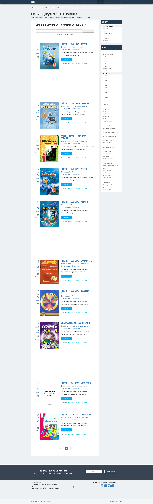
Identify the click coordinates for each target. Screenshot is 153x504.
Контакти (49, 501)
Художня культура (108, 175)
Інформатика (66, 49)
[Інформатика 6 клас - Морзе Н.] (49, 181)
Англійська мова (107, 173)
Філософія (105, 63)
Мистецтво (106, 156)
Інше (104, 187)
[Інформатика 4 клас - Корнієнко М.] (49, 426)
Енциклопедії (106, 38)
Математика (106, 111)
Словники (105, 36)
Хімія (104, 99)
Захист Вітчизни (107, 170)
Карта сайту (35, 501)
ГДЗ (114, 2)
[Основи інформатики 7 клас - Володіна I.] (49, 148)
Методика (83, 2)
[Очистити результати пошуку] (91, 31)
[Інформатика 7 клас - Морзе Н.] (49, 56)
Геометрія (105, 104)
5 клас (105, 83)
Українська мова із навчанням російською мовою (111, 150)
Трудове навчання (108, 54)
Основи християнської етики (110, 59)
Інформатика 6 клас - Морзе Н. (74, 168)
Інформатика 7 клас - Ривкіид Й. (75, 103)
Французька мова (107, 182)
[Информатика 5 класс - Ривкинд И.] (49, 335)
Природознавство (107, 116)
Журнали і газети (107, 33)
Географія (105, 118)
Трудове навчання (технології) (111, 165)
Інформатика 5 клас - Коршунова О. (76, 260)
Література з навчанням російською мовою (109, 129)
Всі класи (77, 49)
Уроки (76, 2)
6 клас (105, 85)
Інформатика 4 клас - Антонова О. (76, 383)
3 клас (105, 78)
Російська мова (107, 142)
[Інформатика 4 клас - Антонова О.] (49, 395)
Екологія (105, 71)
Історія (104, 123)
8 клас (105, 90)
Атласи (104, 31)
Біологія (105, 102)
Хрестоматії (106, 40)
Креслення (105, 168)
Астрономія (106, 109)
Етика (104, 61)
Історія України (107, 126)
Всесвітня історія (107, 121)
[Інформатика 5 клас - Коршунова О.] (49, 272)
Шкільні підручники (51, 8)
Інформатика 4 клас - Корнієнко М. (76, 414)
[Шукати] (85, 31)
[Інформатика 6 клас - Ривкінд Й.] (49, 214)
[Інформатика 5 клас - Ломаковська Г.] (49, 303)
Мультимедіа (92, 2)
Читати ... (66, 59)
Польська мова (107, 189)
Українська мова (107, 153)
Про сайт (42, 501)
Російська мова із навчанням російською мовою (110, 137)
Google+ (84, 63)
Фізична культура (107, 163)
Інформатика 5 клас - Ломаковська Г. (77, 291)
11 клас (106, 97)
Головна (34, 8)
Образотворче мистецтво (110, 161)
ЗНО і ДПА (108, 2)
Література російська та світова (111, 185)
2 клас (105, 75)
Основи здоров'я (107, 52)
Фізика (104, 106)
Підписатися (111, 472)
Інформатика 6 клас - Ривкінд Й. (75, 201)
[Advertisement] (65, 86)
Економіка (105, 66)
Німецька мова (107, 180)
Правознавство (107, 68)
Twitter (78, 63)
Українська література (109, 145)
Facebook (71, 63)
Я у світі (105, 56)
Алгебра (105, 114)
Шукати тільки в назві (65, 34)
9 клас (105, 92)
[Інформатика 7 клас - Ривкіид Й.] (49, 115)
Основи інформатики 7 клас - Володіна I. (74, 137)
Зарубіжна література (108, 140)
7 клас (105, 87)
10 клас (106, 95)
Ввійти (120, 2)
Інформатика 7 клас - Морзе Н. (74, 44)
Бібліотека (100, 2)
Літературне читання (108, 147)
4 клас (105, 80)
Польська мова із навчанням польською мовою (110, 133)
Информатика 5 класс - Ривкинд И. (76, 323)
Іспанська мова (107, 177)
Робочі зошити (107, 28)
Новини (71, 2)
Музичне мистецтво (108, 158)
